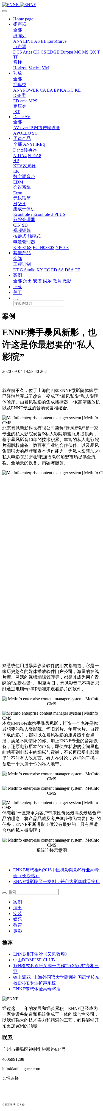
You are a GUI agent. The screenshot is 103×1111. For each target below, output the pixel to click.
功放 (17, 73)
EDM (18, 182)
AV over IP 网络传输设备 (36, 127)
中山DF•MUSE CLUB (34, 960)
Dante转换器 (25, 150)
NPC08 (62, 247)
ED (16, 101)
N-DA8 (34, 155)
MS (85, 52)
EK (16, 171)
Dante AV (21, 116)
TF (15, 57)
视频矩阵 (22, 230)
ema (23, 101)
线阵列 (19, 35)
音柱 (17, 62)
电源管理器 (24, 242)
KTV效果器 (24, 165)
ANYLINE (23, 41)
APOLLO (22, 133)
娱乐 (47, 281)
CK (36, 52)
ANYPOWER (26, 90)
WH (22, 203)
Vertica (35, 67)
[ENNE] (51, 4)
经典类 (19, 84)
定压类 (19, 106)
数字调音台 (24, 176)
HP (16, 160)
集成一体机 (24, 208)
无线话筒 (22, 198)
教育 (57, 281)
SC (35, 133)
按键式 (19, 236)
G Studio (27, 269)
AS (37, 41)
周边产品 (22, 138)
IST (16, 111)
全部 (17, 30)
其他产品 (22, 252)
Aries (27, 52)
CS (43, 52)
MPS (33, 101)
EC (47, 269)
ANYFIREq (34, 144)
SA (61, 269)
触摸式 (34, 236)
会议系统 (22, 187)
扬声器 (19, 24)
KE (78, 90)
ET (16, 269)
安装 (37, 281)
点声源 (19, 46)
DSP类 (19, 95)
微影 (67, 281)
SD (25, 225)
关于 (17, 292)
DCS (17, 52)
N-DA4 (20, 155)
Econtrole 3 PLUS (49, 214)
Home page (23, 19)
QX (93, 52)
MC (77, 52)
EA (50, 90)
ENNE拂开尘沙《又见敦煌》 (41, 954)
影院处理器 (24, 219)
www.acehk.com (16, 1096)
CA (43, 90)
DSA (69, 269)
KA (63, 90)
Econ (17, 192)
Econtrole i (22, 214)
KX (40, 269)
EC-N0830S (43, 247)
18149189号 (32, 1104)
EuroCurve (56, 41)
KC (70, 90)
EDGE (53, 52)
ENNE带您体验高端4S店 (37, 989)
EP (56, 90)
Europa (66, 52)
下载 (17, 286)
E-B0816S (22, 247)
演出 (27, 281)
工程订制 (22, 264)
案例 (17, 275)
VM (45, 67)
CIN (17, 225)
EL (43, 41)
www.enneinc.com (18, 1087)
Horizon (20, 67)
